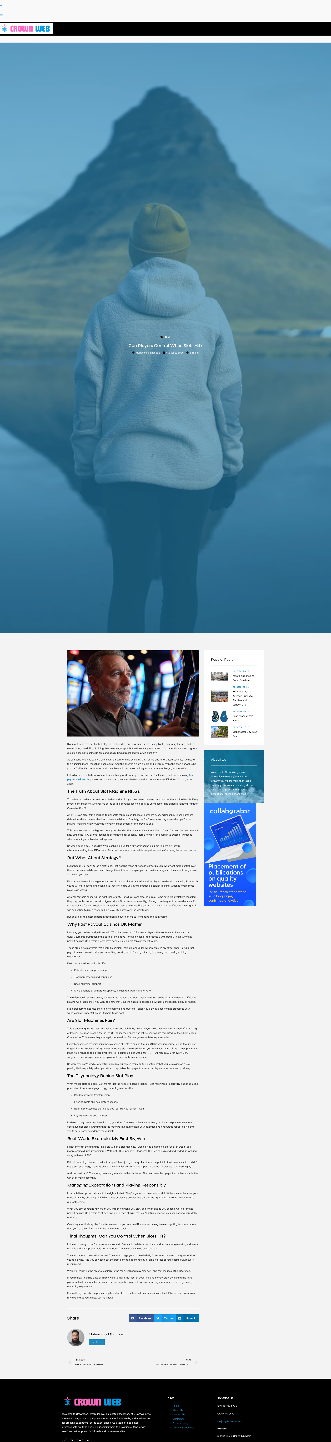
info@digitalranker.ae (228, 1421)
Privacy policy (180, 1423)
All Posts (97, 1342)
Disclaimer (178, 1418)
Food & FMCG (171, 28)
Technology (199, 28)
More (243, 28)
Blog (167, 336)
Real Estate (142, 28)
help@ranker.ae (225, 1413)
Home (119, 28)
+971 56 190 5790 (227, 1405)
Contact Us (178, 1414)
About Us (177, 1410)
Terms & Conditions (183, 1427)
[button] (1, 6)
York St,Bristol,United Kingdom (234, 1435)
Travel (224, 28)
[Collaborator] (230, 905)
